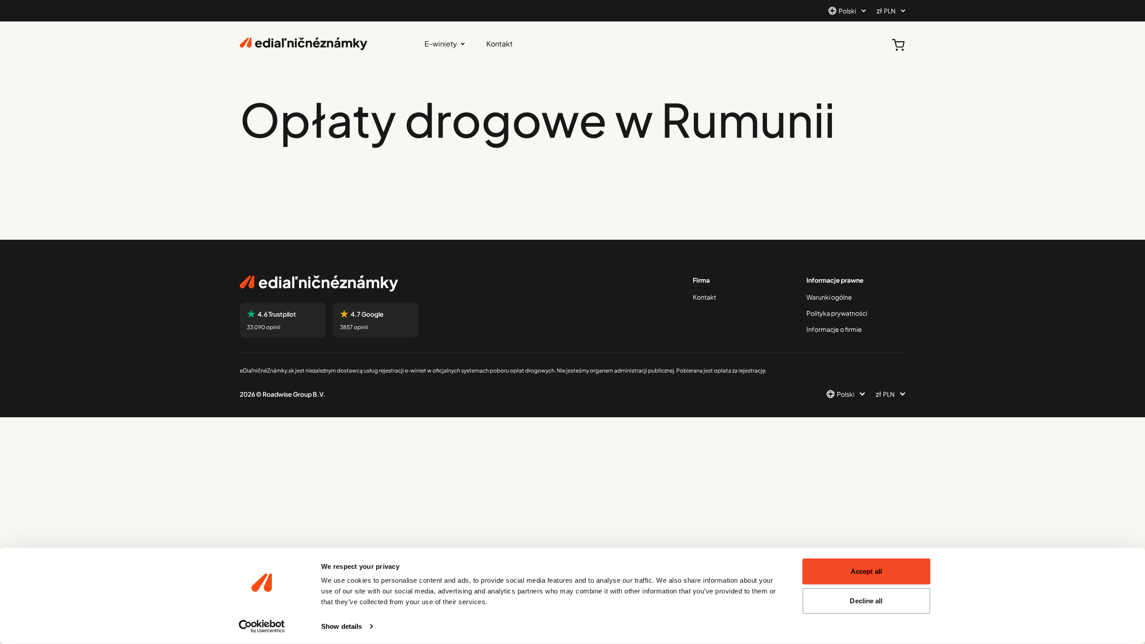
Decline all (866, 600)
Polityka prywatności (836, 313)
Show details (341, 626)
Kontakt (499, 43)
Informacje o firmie (834, 329)
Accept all (866, 571)
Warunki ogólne (829, 297)
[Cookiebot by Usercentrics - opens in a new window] (262, 626)
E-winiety (440, 43)
